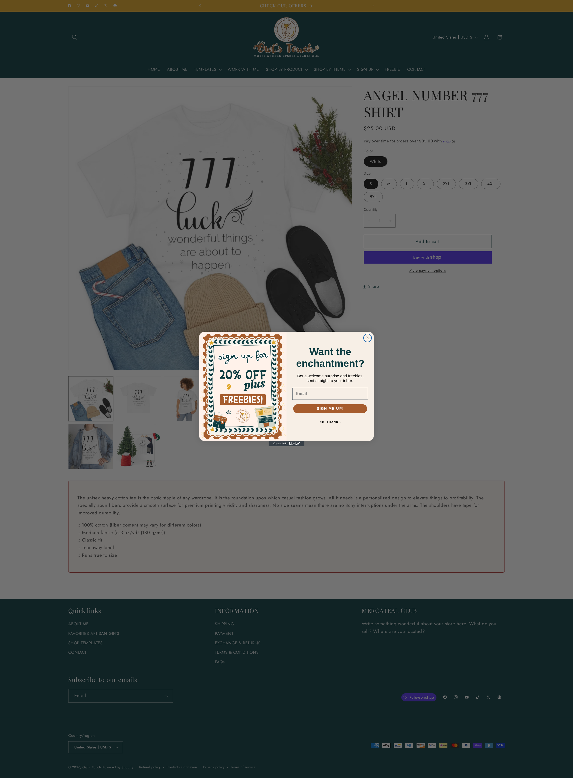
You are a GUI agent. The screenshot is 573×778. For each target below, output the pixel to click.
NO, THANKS (330, 422)
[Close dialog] (367, 338)
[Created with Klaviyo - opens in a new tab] (286, 443)
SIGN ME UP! (330, 408)
